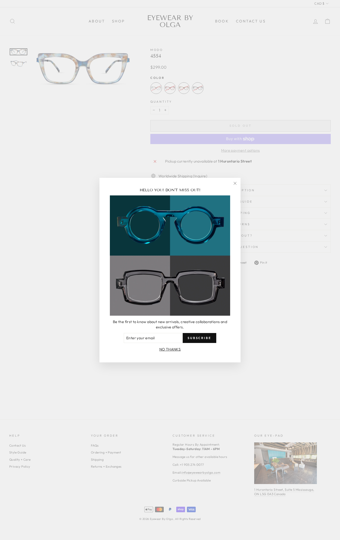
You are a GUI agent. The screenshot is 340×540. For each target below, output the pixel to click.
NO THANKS (170, 349)
